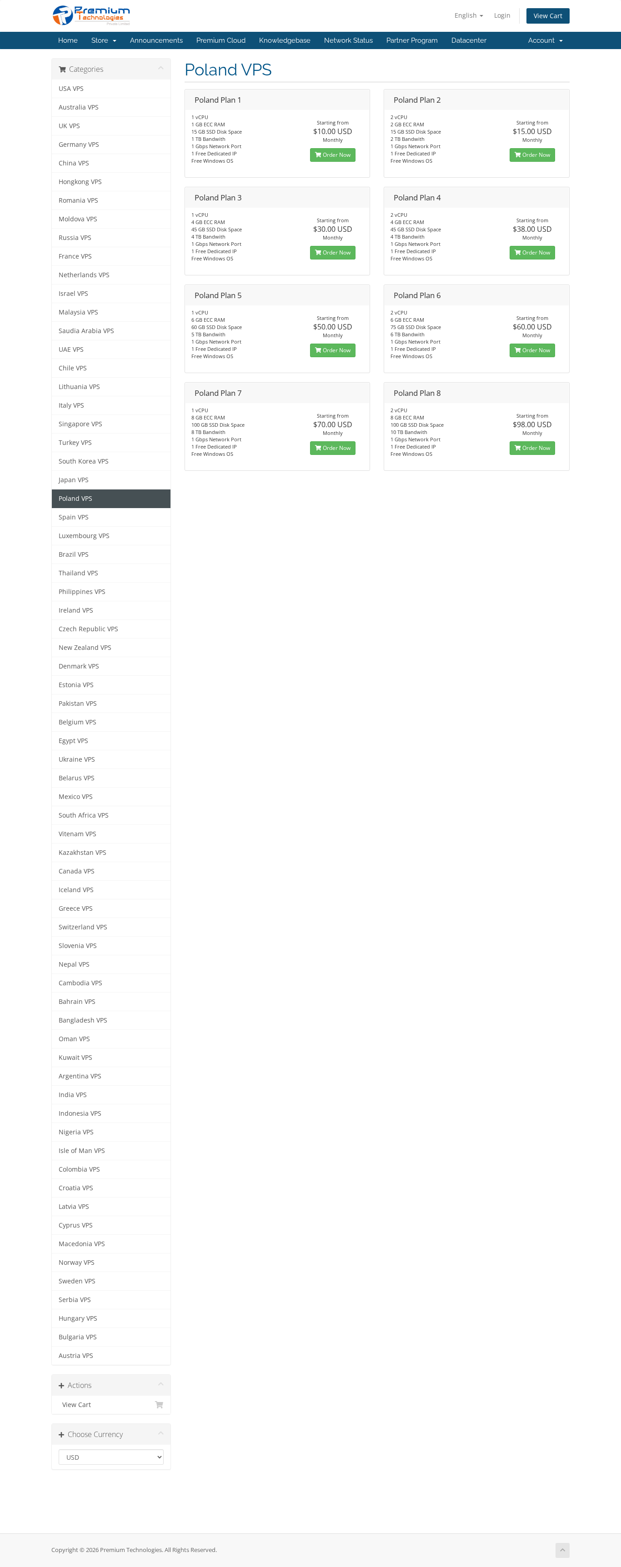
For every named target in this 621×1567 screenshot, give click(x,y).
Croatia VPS (76, 1188)
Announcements (156, 40)
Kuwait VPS (75, 1057)
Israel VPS (73, 293)
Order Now (336, 155)
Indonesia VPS (80, 1113)
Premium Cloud (220, 40)
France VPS (75, 256)
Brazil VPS (74, 554)
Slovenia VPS (78, 946)
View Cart (548, 15)
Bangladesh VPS (83, 1020)
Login (502, 15)
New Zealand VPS (85, 648)
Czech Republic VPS (88, 629)
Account (543, 40)
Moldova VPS (78, 219)
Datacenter (468, 40)
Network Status (348, 40)
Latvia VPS (74, 1207)
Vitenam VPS (77, 834)
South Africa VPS (84, 815)
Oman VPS (74, 1039)
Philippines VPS (82, 592)
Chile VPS (73, 368)
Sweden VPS (77, 1281)
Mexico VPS (76, 797)
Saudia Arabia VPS (86, 331)
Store (101, 40)
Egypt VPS (73, 741)
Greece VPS (76, 908)
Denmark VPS (79, 666)
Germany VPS (79, 144)
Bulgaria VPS (78, 1337)
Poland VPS (75, 498)
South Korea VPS (84, 461)
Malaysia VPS (78, 312)
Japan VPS (74, 480)
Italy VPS (71, 405)
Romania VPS (78, 200)
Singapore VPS (80, 424)
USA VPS (71, 89)
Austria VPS (76, 1356)
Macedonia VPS (82, 1244)
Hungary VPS (78, 1318)
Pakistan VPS (78, 703)
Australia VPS (79, 107)
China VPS (74, 163)
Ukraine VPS (77, 759)
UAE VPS (71, 349)
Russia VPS (75, 238)
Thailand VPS (78, 573)
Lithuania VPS (79, 387)
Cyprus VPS (76, 1225)
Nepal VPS (74, 964)
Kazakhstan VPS (82, 852)
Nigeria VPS (76, 1132)
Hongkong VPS (80, 182)
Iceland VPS (76, 890)
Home (68, 40)
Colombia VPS (79, 1169)
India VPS (73, 1095)
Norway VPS (77, 1262)
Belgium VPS (77, 722)
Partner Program (412, 40)
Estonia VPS (76, 685)
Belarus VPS (77, 778)
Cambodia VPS (80, 983)
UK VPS (69, 126)
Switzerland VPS (83, 927)
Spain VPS (74, 517)
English (467, 15)
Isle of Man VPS (82, 1151)
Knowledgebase (284, 40)
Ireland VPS (76, 610)
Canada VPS (77, 871)
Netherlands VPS (84, 275)
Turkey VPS (75, 443)
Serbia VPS (75, 1300)
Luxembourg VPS (84, 536)
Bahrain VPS (77, 1002)
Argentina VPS (80, 1076)
